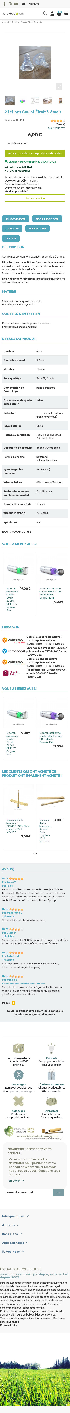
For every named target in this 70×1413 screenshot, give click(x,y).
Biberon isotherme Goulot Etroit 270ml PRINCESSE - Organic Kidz (50, 593)
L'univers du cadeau (51, 1084)
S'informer (51, 1111)
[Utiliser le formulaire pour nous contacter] (23, 3)
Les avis (10, 238)
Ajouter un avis (56, 128)
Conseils (51, 1058)
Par (9, 882)
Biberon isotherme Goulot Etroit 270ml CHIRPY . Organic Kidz (12, 599)
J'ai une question (35, 198)
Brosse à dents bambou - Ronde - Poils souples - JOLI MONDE (45, 830)
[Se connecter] (52, 13)
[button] (33, 853)
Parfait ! (7, 886)
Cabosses (18, 1111)
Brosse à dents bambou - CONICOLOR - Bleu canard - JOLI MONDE (17, 826)
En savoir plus (15, 218)
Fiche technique (47, 218)
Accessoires (37, 228)
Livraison (12, 228)
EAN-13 (7, 531)
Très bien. (8, 916)
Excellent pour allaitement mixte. (23, 983)
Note (5, 878)
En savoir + (16, 1181)
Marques (34, 3)
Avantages (18, 1084)
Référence (10, 120)
